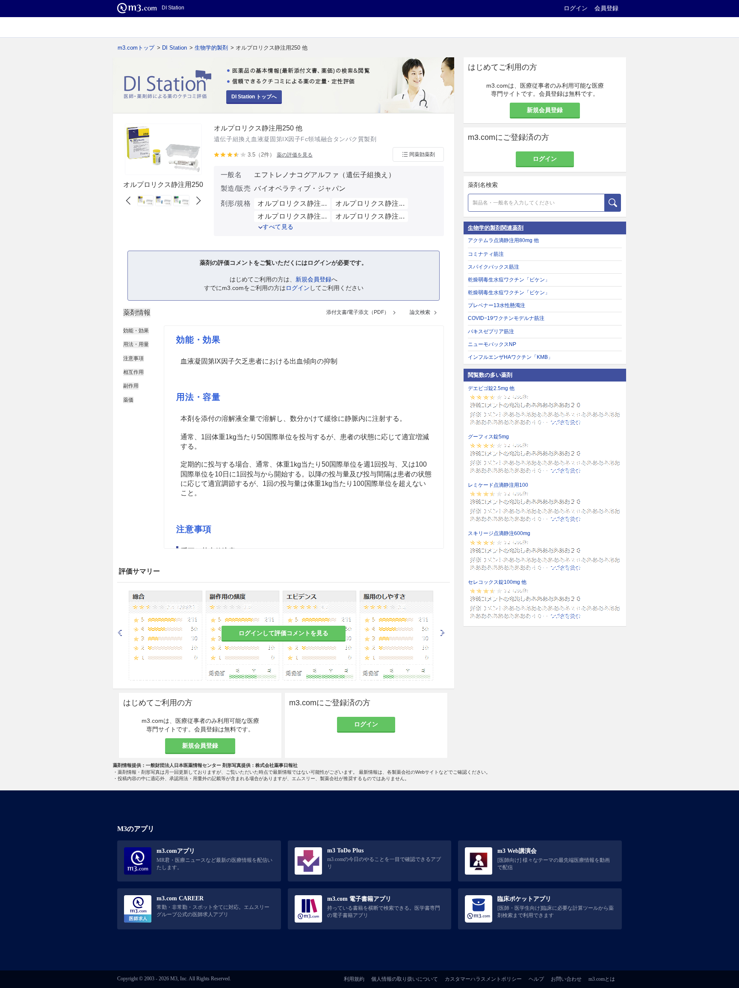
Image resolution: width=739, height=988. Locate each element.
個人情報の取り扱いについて (404, 979)
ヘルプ (536, 979)
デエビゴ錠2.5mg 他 (491, 388)
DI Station (174, 47)
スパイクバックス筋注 (493, 267)
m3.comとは (601, 979)
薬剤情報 (137, 312)
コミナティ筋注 (486, 254)
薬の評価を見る (295, 155)
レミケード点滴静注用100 (498, 485)
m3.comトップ (136, 47)
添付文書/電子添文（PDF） (357, 312)
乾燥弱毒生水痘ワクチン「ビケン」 (509, 280)
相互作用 (133, 372)
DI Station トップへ (254, 97)
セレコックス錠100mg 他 (497, 582)
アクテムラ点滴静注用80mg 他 (503, 240)
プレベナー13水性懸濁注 (496, 305)
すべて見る (278, 226)
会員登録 (606, 8)
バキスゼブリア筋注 (491, 331)
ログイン (576, 8)
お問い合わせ (566, 979)
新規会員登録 (313, 279)
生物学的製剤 (211, 47)
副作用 (131, 386)
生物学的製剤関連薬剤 (495, 228)
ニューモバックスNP (492, 344)
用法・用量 (136, 344)
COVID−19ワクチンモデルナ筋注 (506, 318)
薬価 (128, 400)
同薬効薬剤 (422, 154)
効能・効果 (136, 331)
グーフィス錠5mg (488, 437)
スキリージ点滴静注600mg (499, 533)
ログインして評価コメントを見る (283, 633)
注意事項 (133, 358)
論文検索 (420, 312)
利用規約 (354, 979)
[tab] (137, 312)
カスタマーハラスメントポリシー (483, 979)
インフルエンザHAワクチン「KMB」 (510, 357)
